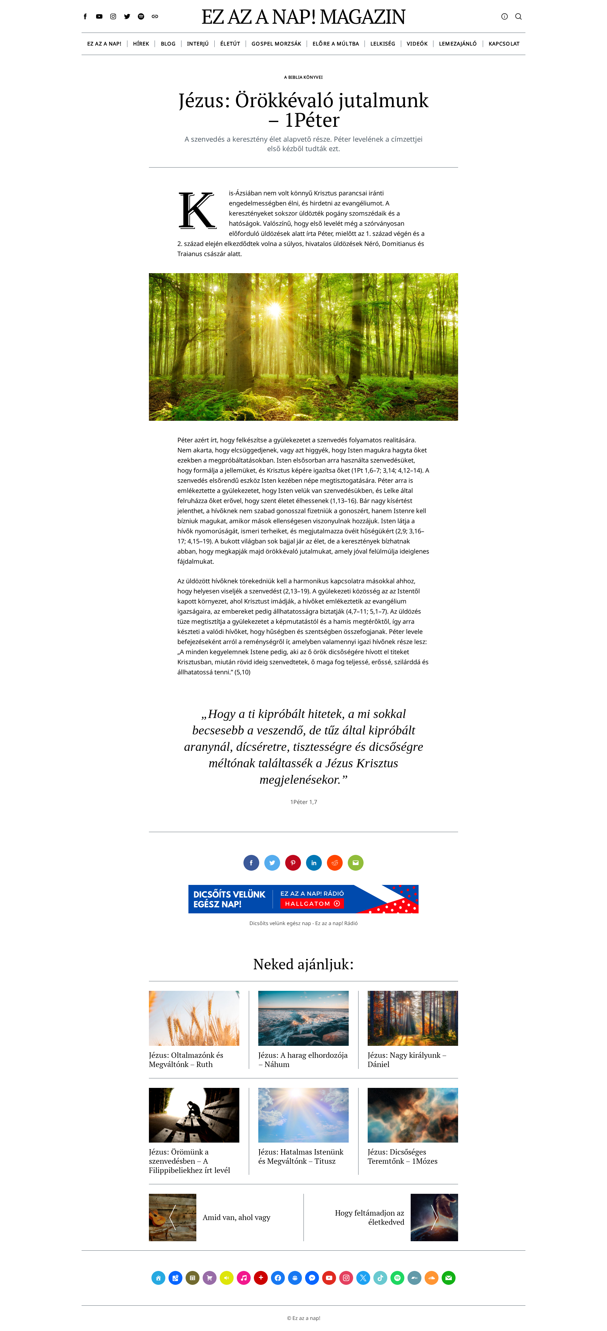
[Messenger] (312, 1277)
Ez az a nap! (104, 43)
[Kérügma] (209, 1277)
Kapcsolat (504, 43)
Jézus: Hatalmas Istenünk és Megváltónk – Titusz (300, 1156)
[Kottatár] (243, 1277)
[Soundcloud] (431, 1277)
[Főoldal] (158, 1277)
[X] (363, 1277)
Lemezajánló (458, 43)
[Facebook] (277, 1277)
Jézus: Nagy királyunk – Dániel (407, 1059)
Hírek (141, 43)
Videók (417, 43)
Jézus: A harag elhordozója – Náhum (303, 1059)
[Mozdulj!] (260, 1277)
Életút (230, 43)
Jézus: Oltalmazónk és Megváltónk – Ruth (186, 1059)
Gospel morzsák (276, 43)
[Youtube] (329, 1277)
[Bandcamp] (414, 1277)
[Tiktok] (380, 1277)
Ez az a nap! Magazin (303, 16)
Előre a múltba (336, 43)
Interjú (198, 43)
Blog (168, 43)
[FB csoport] (295, 1277)
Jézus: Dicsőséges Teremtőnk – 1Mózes (403, 1156)
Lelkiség (383, 43)
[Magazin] (192, 1277)
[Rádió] (226, 1277)
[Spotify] (397, 1277)
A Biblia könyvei (303, 77)
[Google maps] (175, 1277)
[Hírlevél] (448, 1277)
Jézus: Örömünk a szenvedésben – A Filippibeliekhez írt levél (189, 1161)
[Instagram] (346, 1277)
